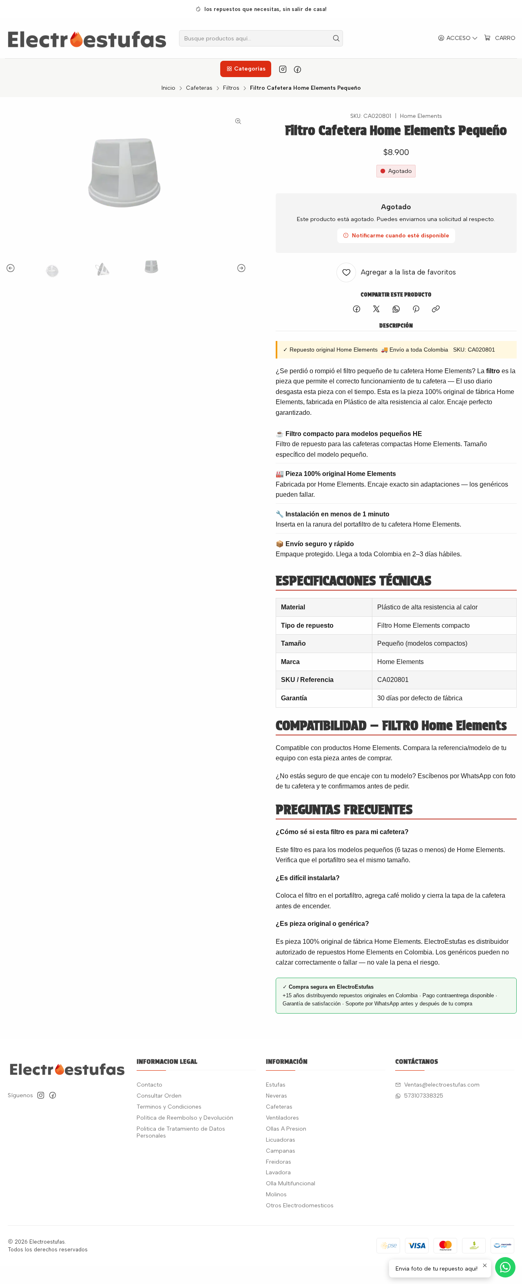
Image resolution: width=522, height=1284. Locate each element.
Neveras (276, 1095)
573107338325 (423, 1095)
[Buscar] (336, 38)
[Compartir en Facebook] (356, 309)
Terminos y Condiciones (169, 1106)
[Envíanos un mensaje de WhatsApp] (505, 1267)
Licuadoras (280, 1139)
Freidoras (278, 1161)
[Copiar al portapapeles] (435, 309)
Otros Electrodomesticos (300, 1205)
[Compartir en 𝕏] (376, 309)
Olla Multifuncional (290, 1183)
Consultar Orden (159, 1095)
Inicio (168, 88)
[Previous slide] (12, 268)
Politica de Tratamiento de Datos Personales (181, 1132)
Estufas (275, 1084)
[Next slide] (240, 268)
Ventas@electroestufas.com (442, 1084)
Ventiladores (282, 1117)
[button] (245, 69)
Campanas (280, 1150)
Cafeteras (199, 88)
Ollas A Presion (286, 1128)
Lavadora (278, 1172)
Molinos (276, 1194)
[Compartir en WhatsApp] (396, 309)
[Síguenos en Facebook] (297, 69)
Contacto (149, 1084)
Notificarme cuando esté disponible (400, 235)
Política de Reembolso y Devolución (185, 1117)
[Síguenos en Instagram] (283, 69)
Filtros (231, 88)
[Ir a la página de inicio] (87, 38)
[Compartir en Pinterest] (416, 309)
